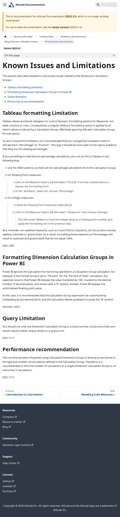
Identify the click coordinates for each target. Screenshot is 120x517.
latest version (60, 27)
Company (8, 417)
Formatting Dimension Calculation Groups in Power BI (40, 92)
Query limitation (17, 96)
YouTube (7, 491)
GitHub (6, 481)
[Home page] (5, 36)
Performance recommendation (26, 101)
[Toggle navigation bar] (4, 4)
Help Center (9, 463)
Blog (5, 427)
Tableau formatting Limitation (25, 87)
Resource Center (12, 422)
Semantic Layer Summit (16, 445)
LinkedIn (7, 486)
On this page (12, 55)
